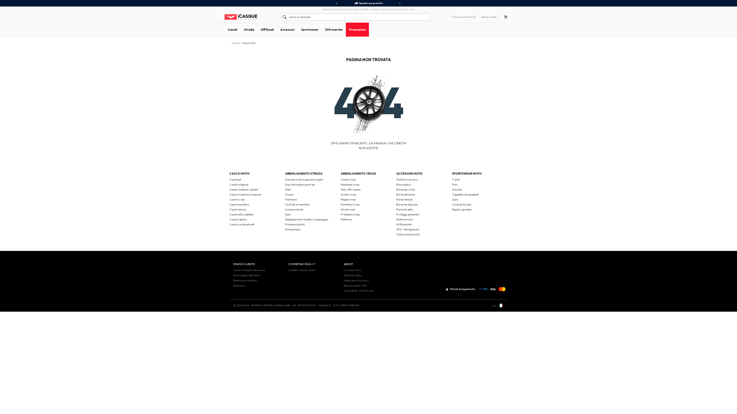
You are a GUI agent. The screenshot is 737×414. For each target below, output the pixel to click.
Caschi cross (237, 199)
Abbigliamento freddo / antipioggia (306, 219)
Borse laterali (404, 199)
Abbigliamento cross (358, 173)
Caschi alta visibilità (241, 214)
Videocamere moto (408, 234)
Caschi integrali (238, 184)
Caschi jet (235, 179)
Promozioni (357, 29)
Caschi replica (237, 219)
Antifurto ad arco (407, 179)
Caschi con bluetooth (242, 224)
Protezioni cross (350, 214)
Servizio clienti (489, 17)
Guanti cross (348, 194)
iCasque (235, 43)
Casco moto (239, 173)
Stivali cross (348, 209)
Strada (249, 29)
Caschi (232, 29)
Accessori (287, 29)
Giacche (457, 189)
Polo (454, 184)
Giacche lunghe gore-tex (300, 184)
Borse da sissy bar (407, 204)
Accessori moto (409, 173)
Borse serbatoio (405, 194)
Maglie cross (348, 199)
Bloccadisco (403, 184)
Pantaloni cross (350, 204)
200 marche (334, 29)
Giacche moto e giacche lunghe (304, 179)
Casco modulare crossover (245, 194)
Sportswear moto (467, 173)
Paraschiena (293, 229)
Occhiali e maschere (297, 204)
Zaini (288, 214)
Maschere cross (350, 184)
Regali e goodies (461, 209)
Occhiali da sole (461, 204)
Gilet (288, 189)
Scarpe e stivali (294, 209)
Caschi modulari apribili (243, 189)
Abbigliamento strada (304, 173)
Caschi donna (237, 209)
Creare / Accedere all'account (249, 270)
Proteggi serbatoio (407, 214)
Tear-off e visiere (350, 189)
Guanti (289, 194)
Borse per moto (405, 189)
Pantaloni (291, 199)
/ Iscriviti (471, 17)
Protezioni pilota (295, 224)
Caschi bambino (239, 204)
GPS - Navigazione (407, 229)
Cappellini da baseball (465, 194)
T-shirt (456, 179)
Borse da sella (404, 209)
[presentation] (337, 3)
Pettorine (346, 219)
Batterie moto (404, 219)
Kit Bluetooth (404, 224)
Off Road (267, 29)
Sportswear (309, 29)
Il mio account (459, 17)
